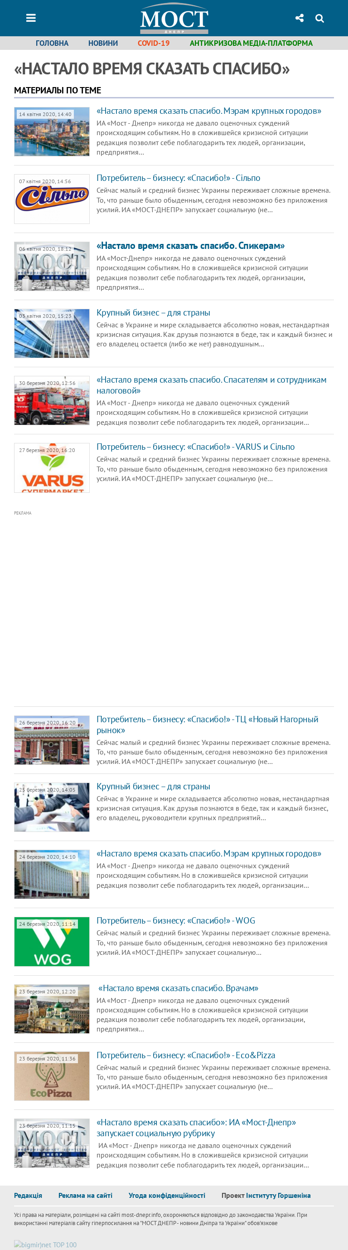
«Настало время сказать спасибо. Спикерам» (191, 245)
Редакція (28, 1195)
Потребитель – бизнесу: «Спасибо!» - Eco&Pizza (186, 1055)
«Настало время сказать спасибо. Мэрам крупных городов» (209, 111)
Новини (103, 43)
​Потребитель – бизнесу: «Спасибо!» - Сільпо (179, 178)
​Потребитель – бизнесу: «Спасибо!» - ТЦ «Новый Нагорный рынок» (207, 724)
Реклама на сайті (85, 1195)
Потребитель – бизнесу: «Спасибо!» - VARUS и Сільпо (196, 446)
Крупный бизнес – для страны (153, 312)
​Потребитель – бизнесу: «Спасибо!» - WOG (176, 920)
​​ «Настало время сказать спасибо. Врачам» (178, 988)
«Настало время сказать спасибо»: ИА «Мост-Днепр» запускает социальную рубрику (196, 1127)
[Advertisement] (145, 609)
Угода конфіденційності (167, 1195)
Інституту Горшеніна (278, 1195)
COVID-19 (154, 43)
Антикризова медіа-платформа (251, 43)
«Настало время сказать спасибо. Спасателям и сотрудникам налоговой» (212, 385)
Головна (52, 43)
